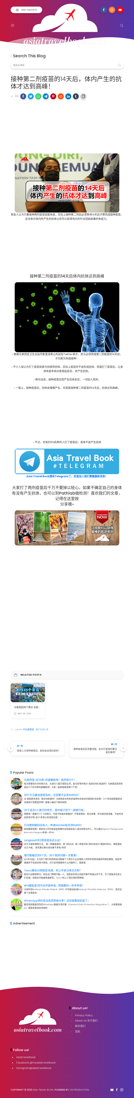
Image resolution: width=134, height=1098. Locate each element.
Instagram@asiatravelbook (33, 1068)
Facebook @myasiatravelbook (36, 1063)
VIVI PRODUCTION (79, 1089)
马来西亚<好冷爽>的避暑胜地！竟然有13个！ (50, 780)
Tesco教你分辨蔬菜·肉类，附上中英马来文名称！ (53, 870)
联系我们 (80, 1026)
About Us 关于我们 (86, 1021)
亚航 (77, 1031)
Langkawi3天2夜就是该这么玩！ (43, 840)
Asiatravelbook (26, 1057)
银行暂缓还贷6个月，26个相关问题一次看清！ (51, 855)
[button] (23, 96)
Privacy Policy (84, 1015)
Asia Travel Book (43, 1089)
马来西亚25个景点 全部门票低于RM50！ (35, 707)
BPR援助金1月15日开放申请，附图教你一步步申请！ (54, 885)
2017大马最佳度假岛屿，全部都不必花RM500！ (52, 795)
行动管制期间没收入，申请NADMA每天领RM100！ (54, 825)
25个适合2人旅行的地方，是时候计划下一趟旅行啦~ (54, 810)
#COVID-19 (42, 729)
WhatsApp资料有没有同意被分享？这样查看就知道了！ (57, 901)
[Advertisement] (67, 126)
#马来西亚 (28, 729)
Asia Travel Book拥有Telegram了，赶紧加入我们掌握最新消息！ (67, 476)
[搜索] (121, 25)
